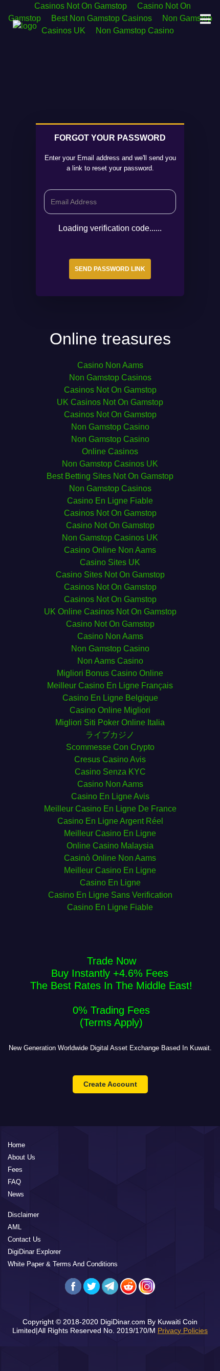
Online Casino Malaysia (110, 845)
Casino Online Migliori (110, 710)
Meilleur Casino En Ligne (110, 833)
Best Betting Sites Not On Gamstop (110, 476)
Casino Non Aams (110, 365)
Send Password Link (110, 269)
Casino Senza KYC (110, 771)
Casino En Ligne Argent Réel (110, 821)
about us (21, 1157)
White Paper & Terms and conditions (63, 1264)
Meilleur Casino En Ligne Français (110, 685)
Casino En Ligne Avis (110, 796)
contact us (24, 1239)
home (16, 1145)
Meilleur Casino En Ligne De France (110, 808)
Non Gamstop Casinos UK (110, 463)
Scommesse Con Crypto (110, 747)
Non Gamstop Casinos (110, 377)
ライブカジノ (110, 734)
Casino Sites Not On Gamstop (110, 574)
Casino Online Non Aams (110, 550)
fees (15, 1169)
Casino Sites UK (110, 562)
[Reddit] (128, 1286)
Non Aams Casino (110, 660)
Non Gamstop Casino (110, 426)
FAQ (14, 1182)
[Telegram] (110, 1286)
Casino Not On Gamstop (110, 525)
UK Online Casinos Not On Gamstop (110, 611)
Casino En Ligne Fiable (110, 500)
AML (14, 1227)
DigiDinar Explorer (34, 1252)
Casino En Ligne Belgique (110, 697)
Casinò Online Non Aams (110, 858)
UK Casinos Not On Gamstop (110, 402)
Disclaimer (23, 1215)
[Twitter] (91, 1286)
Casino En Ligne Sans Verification (110, 895)
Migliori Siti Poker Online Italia (110, 722)
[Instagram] (147, 1286)
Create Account (110, 1084)
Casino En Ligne (110, 882)
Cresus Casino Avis (110, 759)
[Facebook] (73, 1286)
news (16, 1194)
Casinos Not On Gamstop (110, 389)
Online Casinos (110, 451)
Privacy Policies (183, 1330)
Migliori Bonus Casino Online (110, 673)
